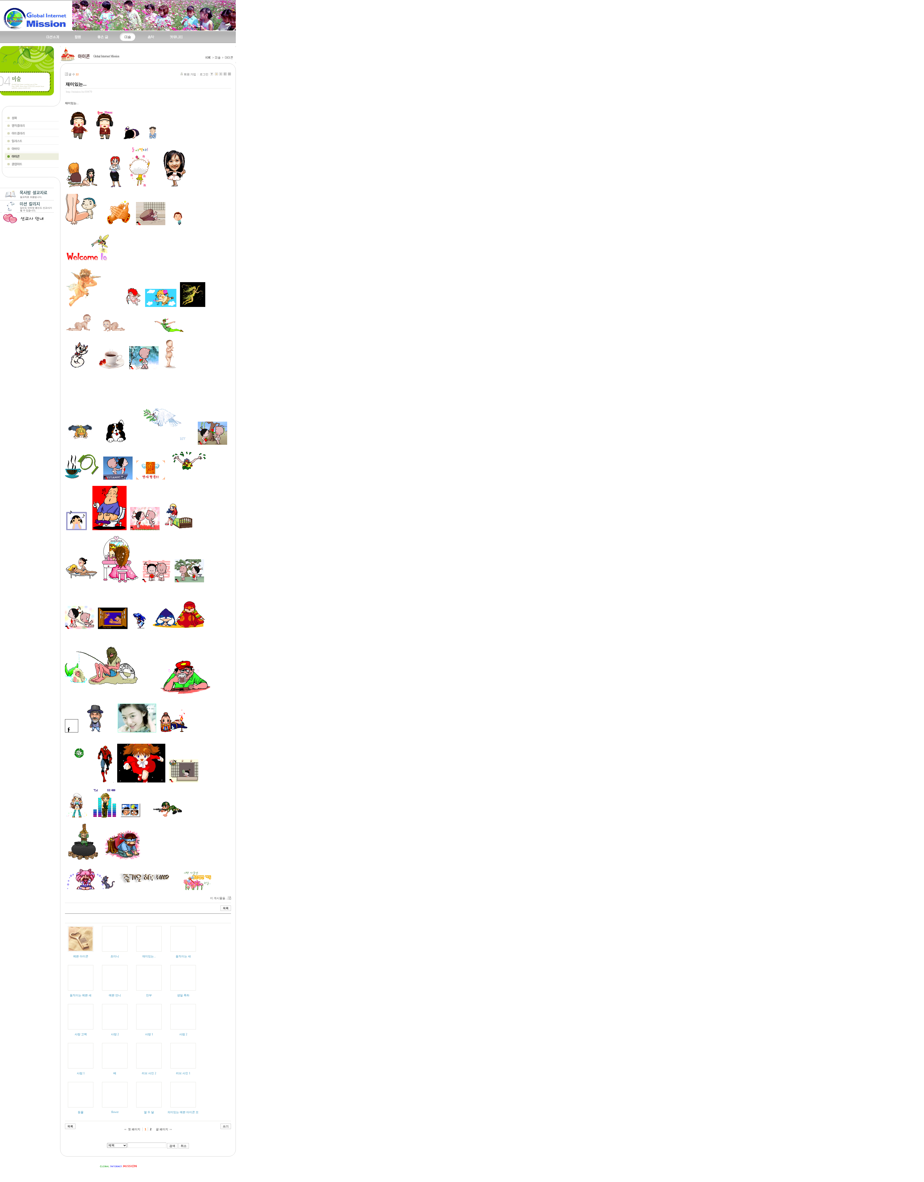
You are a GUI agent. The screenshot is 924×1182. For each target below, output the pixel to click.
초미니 (114, 956)
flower (115, 1112)
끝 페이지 (162, 1129)
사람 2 (183, 1034)
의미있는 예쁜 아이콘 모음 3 (185, 1112)
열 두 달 (149, 1112)
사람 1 (81, 1073)
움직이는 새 (183, 956)
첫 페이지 (134, 1129)
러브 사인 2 (149, 1073)
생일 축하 (183, 995)
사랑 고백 (81, 1034)
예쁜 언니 (115, 995)
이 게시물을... (218, 898)
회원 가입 (190, 74)
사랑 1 (149, 1034)
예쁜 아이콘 (80, 956)
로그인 (204, 74)
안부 (149, 995)
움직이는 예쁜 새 (80, 995)
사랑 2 (115, 1034)
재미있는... (76, 84)
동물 (80, 1112)
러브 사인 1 (183, 1073)
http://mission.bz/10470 (79, 91)
